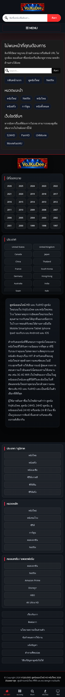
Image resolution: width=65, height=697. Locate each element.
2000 (21, 225)
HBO (32, 595)
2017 (55, 194)
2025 (21, 186)
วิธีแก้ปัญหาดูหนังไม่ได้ (33, 660)
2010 (21, 209)
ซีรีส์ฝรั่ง (32, 491)
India (46, 283)
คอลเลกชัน (32, 539)
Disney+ (32, 587)
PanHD (25, 135)
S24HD (11, 135)
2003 (44, 217)
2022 (55, 186)
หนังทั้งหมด (42, 106)
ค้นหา (54, 18)
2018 (44, 194)
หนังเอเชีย (32, 469)
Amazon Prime (32, 580)
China (18, 261)
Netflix (50, 80)
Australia (18, 283)
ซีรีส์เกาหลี (32, 477)
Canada (18, 254)
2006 (9, 217)
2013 (44, 202)
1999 (32, 225)
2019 (32, 194)
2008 (44, 209)
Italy (47, 290)
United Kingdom (47, 246)
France (18, 268)
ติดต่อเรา (32, 621)
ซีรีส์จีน (32, 484)
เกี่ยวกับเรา (32, 614)
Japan (47, 254)
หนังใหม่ (11, 98)
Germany (18, 276)
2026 (9, 186)
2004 (32, 217)
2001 (9, 225)
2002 (55, 217)
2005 (21, 217)
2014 (32, 202)
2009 (32, 209)
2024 (32, 186)
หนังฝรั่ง (11, 106)
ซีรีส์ (32, 525)
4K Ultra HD (32, 602)
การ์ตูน (26, 106)
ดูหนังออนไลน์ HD (20, 305)
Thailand (47, 261)
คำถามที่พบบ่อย (32, 652)
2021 (9, 194)
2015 (21, 202)
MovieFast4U (14, 143)
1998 (44, 225)
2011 (9, 209)
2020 (21, 194)
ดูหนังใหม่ (33, 80)
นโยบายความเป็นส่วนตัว (33, 629)
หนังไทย (41, 98)
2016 (9, 202)
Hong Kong (47, 276)
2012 (55, 202)
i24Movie (41, 135)
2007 (55, 209)
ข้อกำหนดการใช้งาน (32, 637)
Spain (18, 290)
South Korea (47, 268)
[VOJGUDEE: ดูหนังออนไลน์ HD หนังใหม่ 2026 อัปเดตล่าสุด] (32, 7)
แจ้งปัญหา (32, 645)
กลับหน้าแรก (14, 80)
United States (18, 246)
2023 (44, 186)
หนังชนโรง (32, 517)
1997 (55, 225)
